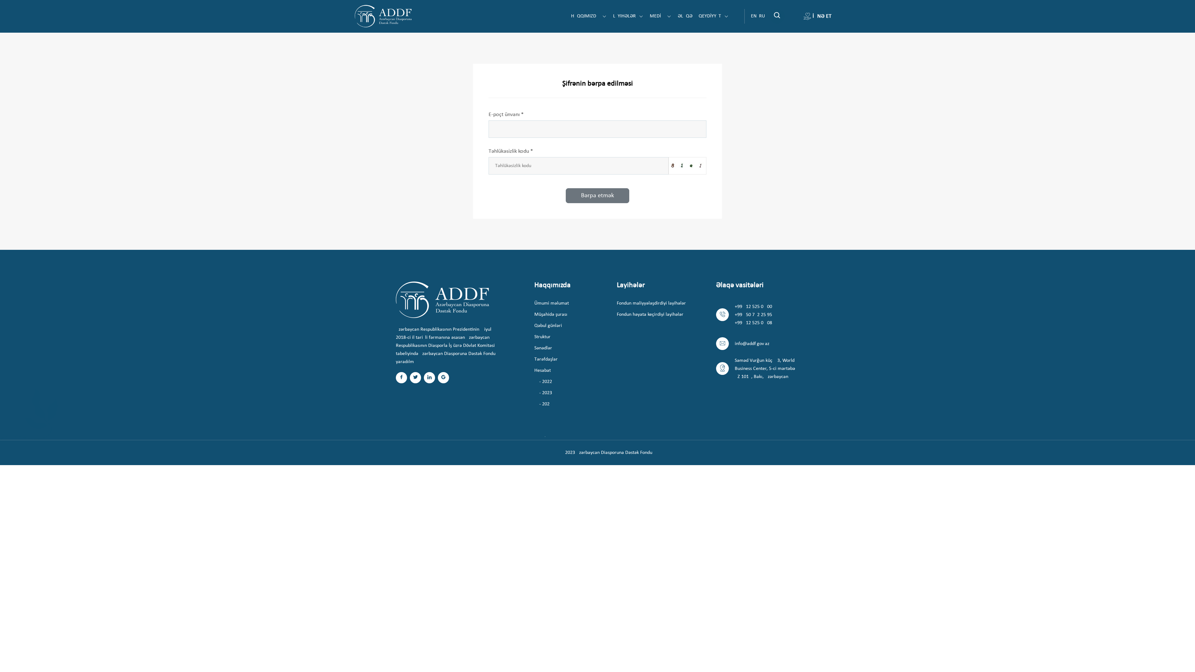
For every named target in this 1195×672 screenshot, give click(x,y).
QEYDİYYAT (710, 16)
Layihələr (625, 16)
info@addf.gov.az (752, 343)
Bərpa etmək (597, 196)
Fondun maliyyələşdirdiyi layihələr (651, 303)
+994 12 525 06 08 (753, 322)
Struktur (542, 336)
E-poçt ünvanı (506, 115)
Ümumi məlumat (551, 303)
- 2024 (545, 404)
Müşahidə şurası (550, 314)
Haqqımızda (585, 16)
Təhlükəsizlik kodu (511, 151)
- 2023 (545, 392)
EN (754, 16)
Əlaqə (685, 16)
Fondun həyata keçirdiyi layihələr (650, 314)
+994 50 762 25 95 (753, 314)
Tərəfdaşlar (546, 359)
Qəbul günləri (548, 325)
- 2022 (545, 381)
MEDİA (657, 16)
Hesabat (542, 370)
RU (762, 16)
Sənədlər (543, 348)
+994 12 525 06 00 (753, 306)
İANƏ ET (822, 16)
